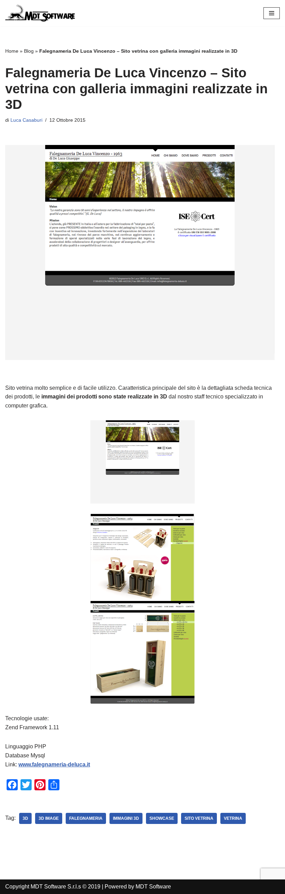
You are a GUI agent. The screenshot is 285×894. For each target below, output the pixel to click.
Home (11, 51)
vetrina (233, 818)
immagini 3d (126, 818)
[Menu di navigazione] (271, 13)
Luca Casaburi (26, 120)
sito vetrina (199, 818)
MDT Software (153, 886)
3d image (49, 818)
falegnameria (86, 818)
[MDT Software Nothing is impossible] (40, 13)
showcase (161, 818)
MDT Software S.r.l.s (56, 886)
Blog (29, 51)
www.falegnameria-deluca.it (54, 764)
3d (25, 818)
